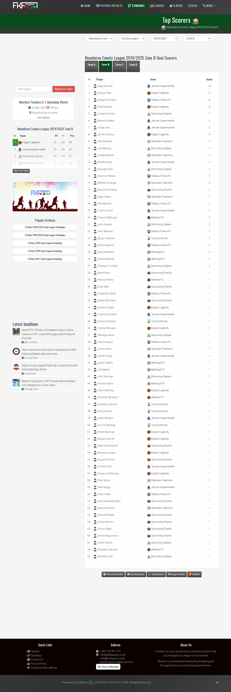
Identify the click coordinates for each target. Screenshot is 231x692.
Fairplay (196, 574)
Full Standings (137, 574)
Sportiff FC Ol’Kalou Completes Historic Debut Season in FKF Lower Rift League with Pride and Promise (48, 334)
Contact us (162, 651)
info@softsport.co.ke (112, 658)
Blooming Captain (161, 113)
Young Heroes (159, 238)
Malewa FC (157, 217)
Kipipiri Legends (160, 92)
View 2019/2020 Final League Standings (46, 235)
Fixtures (34, 651)
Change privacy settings (43, 667)
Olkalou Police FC (161, 99)
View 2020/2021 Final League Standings (46, 227)
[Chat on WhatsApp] (108, 666)
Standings (138, 6)
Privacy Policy (38, 663)
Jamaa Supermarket (162, 86)
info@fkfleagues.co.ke (113, 654)
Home (87, 6)
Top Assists (157, 574)
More (209, 6)
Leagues (159, 6)
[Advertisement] (150, 610)
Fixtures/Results (111, 6)
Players (177, 6)
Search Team (65, 89)
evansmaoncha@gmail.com (116, 662)
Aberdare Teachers (162, 141)
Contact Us (36, 659)
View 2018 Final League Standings (46, 251)
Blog (194, 6)
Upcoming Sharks (161, 189)
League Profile (177, 574)
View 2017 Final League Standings (46, 259)
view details (43, 117)
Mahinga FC (158, 252)
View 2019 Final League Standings (46, 243)
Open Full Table (21, 171)
